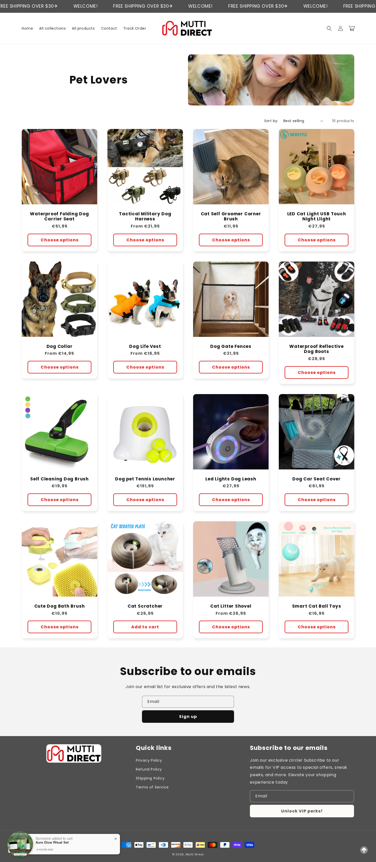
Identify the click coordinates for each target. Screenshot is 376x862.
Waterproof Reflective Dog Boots (316, 349)
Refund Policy (149, 769)
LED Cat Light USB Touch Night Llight (316, 216)
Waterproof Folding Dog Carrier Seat (59, 216)
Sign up (188, 716)
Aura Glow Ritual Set (52, 842)
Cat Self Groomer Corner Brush (231, 216)
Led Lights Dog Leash (230, 479)
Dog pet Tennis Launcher (145, 479)
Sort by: (271, 120)
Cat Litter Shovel (230, 606)
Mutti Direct (195, 854)
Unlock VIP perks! (302, 811)
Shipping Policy (150, 778)
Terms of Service (152, 787)
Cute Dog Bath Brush (59, 606)
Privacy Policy (149, 760)
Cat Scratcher (145, 606)
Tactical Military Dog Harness (145, 216)
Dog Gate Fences (230, 346)
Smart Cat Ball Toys (316, 606)
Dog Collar (60, 346)
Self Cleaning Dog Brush (59, 479)
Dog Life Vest (145, 346)
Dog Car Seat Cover (316, 479)
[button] (329, 28)
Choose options (60, 240)
